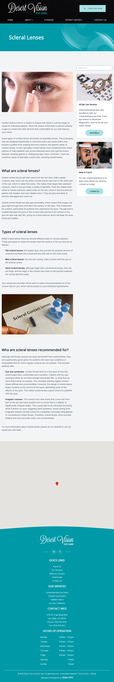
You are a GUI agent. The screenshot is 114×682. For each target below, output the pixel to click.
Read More (94, 133)
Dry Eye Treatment (57, 603)
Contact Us (100, 20)
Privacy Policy (83, 674)
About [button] (28, 20)
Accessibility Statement (68, 674)
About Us (57, 566)
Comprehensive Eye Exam (57, 592)
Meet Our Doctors (57, 574)
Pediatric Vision (57, 599)
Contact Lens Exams (57, 596)
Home (10, 20)
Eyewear (49, 20)
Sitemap (93, 674)
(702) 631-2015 (95, 9)
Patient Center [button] (73, 20)
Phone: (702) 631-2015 (57, 622)
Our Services (57, 570)
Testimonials (57, 577)
